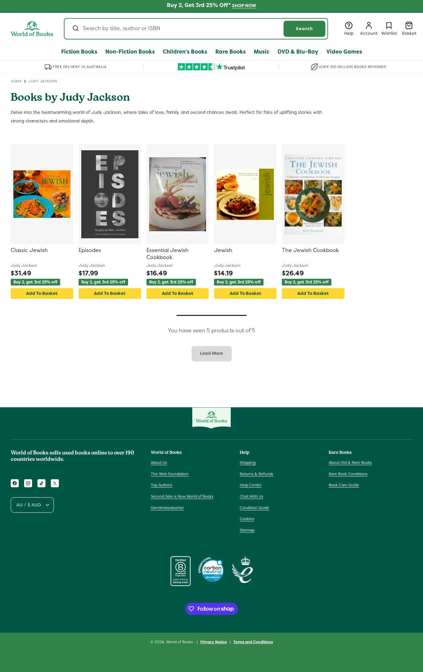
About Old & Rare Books (350, 462)
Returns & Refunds (256, 474)
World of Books (180, 642)
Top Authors (161, 485)
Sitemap (247, 530)
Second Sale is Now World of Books (182, 496)
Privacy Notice (213, 642)
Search (304, 28)
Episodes (90, 250)
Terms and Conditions (253, 642)
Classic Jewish (29, 250)
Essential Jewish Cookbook (167, 253)
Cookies (247, 519)
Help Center (250, 485)
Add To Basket (42, 293)
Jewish (223, 250)
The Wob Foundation (170, 474)
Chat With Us (251, 496)
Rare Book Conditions (348, 474)
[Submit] (75, 28)
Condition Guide (254, 508)
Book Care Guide (344, 485)
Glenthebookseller (167, 508)
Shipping (247, 462)
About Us (159, 462)
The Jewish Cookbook (310, 250)
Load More (211, 353)
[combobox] (196, 28)
